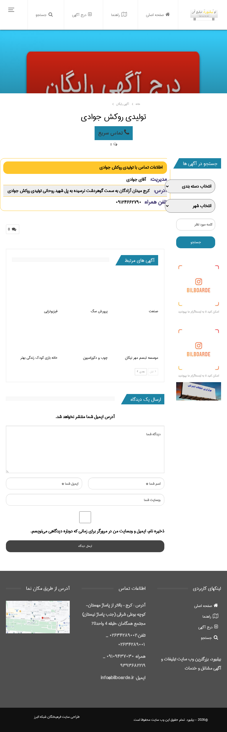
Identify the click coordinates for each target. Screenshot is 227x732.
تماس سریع (111, 133)
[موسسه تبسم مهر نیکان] (135, 336)
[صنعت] (135, 289)
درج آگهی (79, 14)
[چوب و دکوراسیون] (85, 336)
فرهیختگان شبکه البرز (47, 717)
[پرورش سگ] (85, 289)
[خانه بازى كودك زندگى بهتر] (34, 336)
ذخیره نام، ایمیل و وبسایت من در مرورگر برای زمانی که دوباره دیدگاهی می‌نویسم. (97, 531)
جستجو (41, 14)
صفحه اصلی (155, 14)
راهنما (115, 14)
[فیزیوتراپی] (34, 289)
